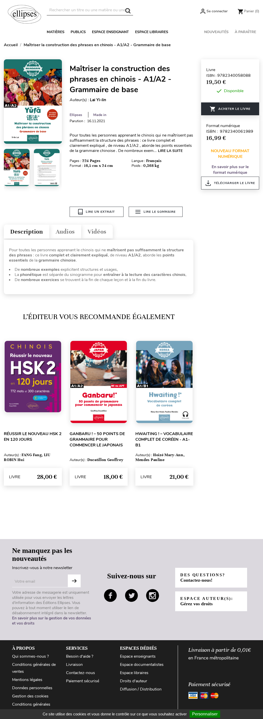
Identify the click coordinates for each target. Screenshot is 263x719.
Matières (55, 32)
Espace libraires (151, 32)
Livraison (74, 664)
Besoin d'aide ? (79, 656)
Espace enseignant (110, 32)
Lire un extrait (100, 212)
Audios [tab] (65, 231)
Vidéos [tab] (97, 231)
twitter (131, 595)
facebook (110, 595)
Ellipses (76, 114)
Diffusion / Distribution (141, 689)
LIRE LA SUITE (170, 150)
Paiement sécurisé (82, 681)
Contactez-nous (80, 673)
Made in (99, 114)
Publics (78, 32)
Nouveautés (216, 32)
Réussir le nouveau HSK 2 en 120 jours (33, 436)
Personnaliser (205, 714)
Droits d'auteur (133, 681)
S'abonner (74, 580)
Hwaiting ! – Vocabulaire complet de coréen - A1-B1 (164, 439)
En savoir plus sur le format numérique (230, 169)
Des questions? (202, 578)
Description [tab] (26, 231)
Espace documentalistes (142, 664)
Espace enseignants (138, 656)
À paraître (245, 32)
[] (128, 10)
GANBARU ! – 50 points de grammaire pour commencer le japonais (97, 439)
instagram (152, 595)
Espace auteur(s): (206, 601)
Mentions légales (27, 680)
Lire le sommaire (160, 212)
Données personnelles (32, 688)
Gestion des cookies (30, 696)
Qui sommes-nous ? (30, 656)
